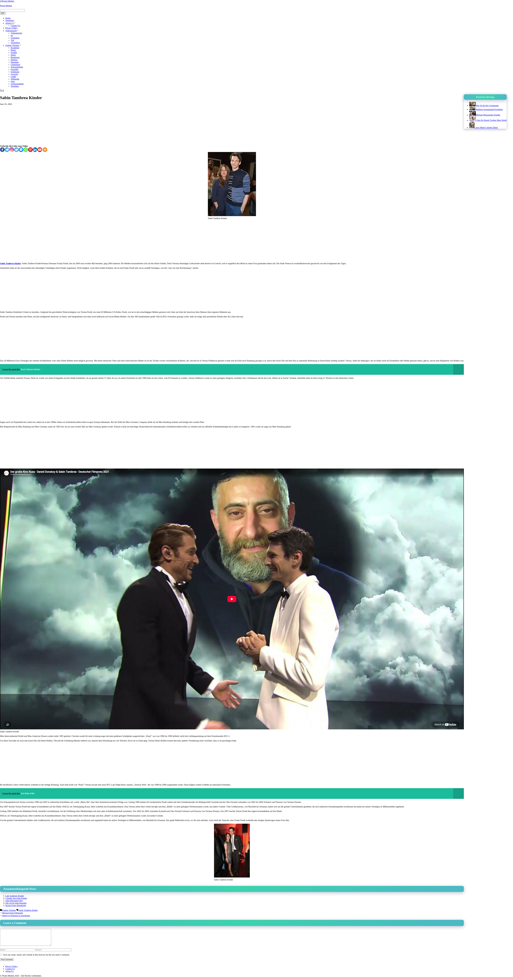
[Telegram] (7, 149)
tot (12, 35)
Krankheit (15, 48)
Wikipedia (15, 79)
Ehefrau (14, 60)
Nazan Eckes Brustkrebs (15, 905)
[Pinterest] (30, 149)
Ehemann (15, 62)
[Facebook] (2, 149)
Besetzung (15, 57)
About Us (9, 23)
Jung (13, 81)
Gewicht (14, 74)
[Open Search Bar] (2, 91)
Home (8, 18)
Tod (12, 40)
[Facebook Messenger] (21, 149)
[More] (45, 149)
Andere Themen (12, 45)
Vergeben (15, 86)
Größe (13, 76)
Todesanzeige (16, 33)
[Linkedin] (35, 149)
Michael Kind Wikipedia (12, 913)
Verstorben (15, 43)
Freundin (14, 69)
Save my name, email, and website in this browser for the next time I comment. (36, 955)
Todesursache (11, 31)
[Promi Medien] (7, 1)
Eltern (13, 55)
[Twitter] (16, 149)
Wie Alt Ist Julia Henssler (16, 903)
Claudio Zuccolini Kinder (16, 898)
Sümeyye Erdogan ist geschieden (16, 915)
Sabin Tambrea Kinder (10, 263)
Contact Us (15, 25)
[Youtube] (39, 149)
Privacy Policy (11, 28)
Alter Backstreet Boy (14, 901)
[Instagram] (11, 149)
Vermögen (9, 20)
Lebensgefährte (17, 84)
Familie (14, 52)
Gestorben (15, 38)
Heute (13, 50)
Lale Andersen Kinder (14, 896)
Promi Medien (6, 6)
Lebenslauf (15, 64)
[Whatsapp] (25, 149)
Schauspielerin (17, 67)
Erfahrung (15, 72)
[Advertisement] (232, 125)
